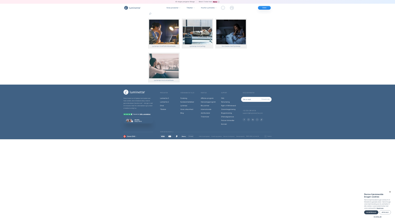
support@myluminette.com (253, 113)
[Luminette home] (138, 92)
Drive (162, 105)
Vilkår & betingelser (204, 136)
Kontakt (224, 124)
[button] (377, 217)
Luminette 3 (164, 98)
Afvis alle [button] (385, 212)
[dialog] (377, 204)
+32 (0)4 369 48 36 (249, 110)
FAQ (222, 98)
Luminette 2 (164, 102)
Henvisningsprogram (208, 102)
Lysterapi (183, 105)
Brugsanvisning (226, 113)
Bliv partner (205, 105)
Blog (182, 113)
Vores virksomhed (186, 109)
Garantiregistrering (228, 109)
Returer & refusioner (229, 136)
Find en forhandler (227, 120)
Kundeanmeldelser (187, 102)
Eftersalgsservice (227, 117)
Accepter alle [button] (371, 212)
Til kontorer (205, 117)
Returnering (225, 102)
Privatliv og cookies (216, 136)
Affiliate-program (207, 98)
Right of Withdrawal (228, 105)
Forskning (183, 98)
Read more (380, 208)
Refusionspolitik (240, 136)
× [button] (390, 192)
